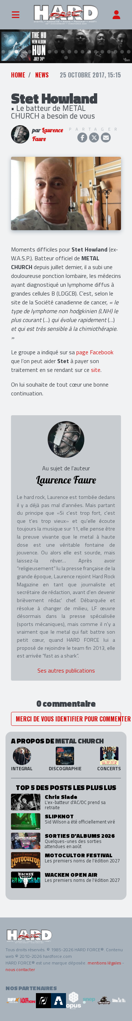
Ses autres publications (66, 670)
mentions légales (104, 962)
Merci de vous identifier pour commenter (68, 718)
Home (18, 74)
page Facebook (94, 352)
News (42, 74)
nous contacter (20, 969)
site (95, 369)
